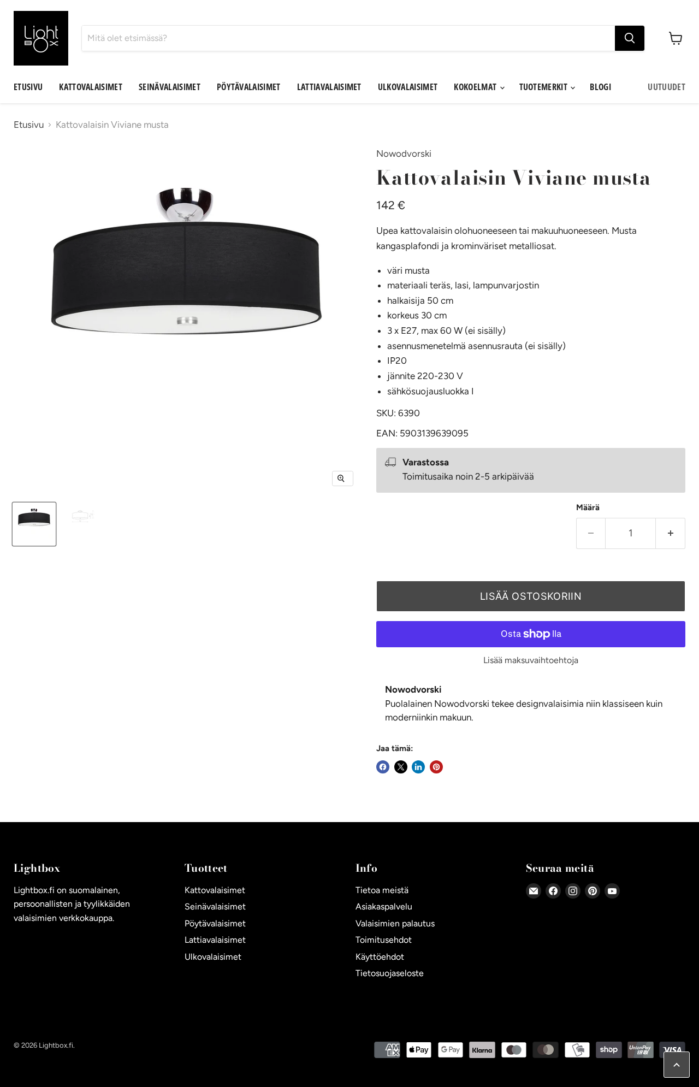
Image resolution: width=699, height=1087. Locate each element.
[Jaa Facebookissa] (382, 766)
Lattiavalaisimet (329, 87)
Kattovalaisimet (90, 87)
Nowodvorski (403, 153)
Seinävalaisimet (169, 87)
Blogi (600, 87)
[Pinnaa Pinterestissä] (436, 766)
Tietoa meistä (382, 890)
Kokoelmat (476, 87)
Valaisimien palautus (395, 923)
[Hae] (629, 38)
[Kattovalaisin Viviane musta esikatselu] (34, 524)
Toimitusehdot (384, 940)
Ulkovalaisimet (407, 87)
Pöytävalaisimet (249, 87)
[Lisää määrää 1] (670, 533)
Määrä (588, 507)
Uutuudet (666, 87)
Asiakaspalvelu (384, 906)
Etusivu (28, 87)
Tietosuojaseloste (390, 973)
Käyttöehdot (380, 957)
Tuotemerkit (544, 87)
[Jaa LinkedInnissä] (418, 766)
